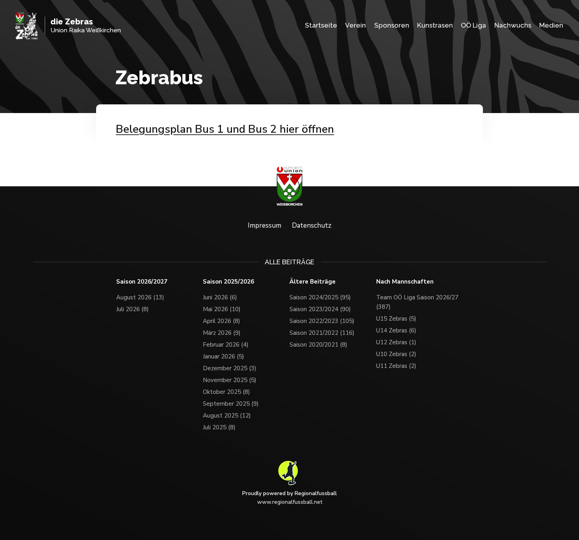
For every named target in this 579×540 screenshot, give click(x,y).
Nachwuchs (512, 25)
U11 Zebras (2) (396, 366)
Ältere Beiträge (313, 282)
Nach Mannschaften (405, 282)
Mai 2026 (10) (222, 309)
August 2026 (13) (140, 297)
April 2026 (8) (221, 321)
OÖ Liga (473, 25)
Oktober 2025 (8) (226, 392)
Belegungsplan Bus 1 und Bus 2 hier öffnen (225, 129)
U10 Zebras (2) (396, 354)
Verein (355, 25)
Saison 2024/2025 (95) (320, 297)
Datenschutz (311, 225)
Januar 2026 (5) (223, 356)
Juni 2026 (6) (220, 297)
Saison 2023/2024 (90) (320, 309)
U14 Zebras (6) (396, 330)
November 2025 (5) (229, 380)
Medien (551, 25)
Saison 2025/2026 (228, 282)
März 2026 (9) (222, 333)
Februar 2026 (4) (226, 345)
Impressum (264, 225)
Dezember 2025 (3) (229, 368)
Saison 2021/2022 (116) (322, 333)
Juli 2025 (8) (219, 427)
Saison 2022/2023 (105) (322, 321)
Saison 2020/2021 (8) (318, 345)
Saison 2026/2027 (141, 282)
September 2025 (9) (231, 404)
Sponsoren (391, 25)
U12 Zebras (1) (396, 342)
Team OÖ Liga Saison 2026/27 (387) (417, 302)
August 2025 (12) (227, 415)
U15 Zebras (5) (396, 319)
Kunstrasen (435, 25)
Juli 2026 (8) (132, 309)
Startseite (321, 25)
